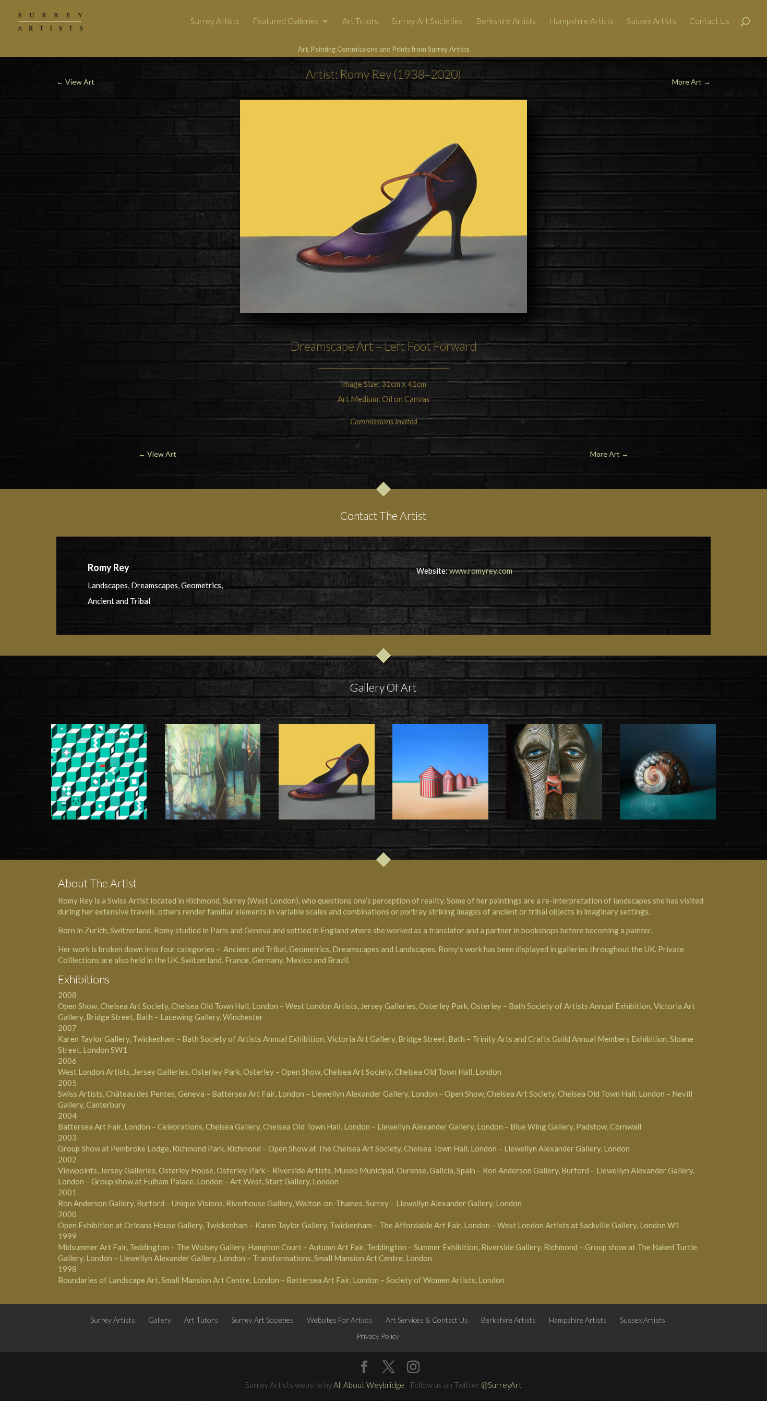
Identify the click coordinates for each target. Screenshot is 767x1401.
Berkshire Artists (506, 21)
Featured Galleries (286, 21)
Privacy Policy (377, 1336)
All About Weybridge (368, 1385)
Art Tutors (360, 21)
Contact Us (709, 21)
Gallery (159, 1319)
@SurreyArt (501, 1385)
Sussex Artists (651, 21)
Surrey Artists (214, 21)
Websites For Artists (340, 1319)
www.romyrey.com (480, 570)
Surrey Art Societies (427, 21)
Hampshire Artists (581, 21)
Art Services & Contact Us (427, 1319)
